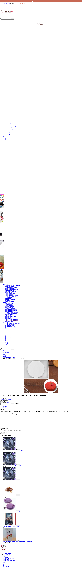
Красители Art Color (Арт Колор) (11, 60)
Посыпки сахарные (9, 48)
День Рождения (8, 138)
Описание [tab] (5, 406)
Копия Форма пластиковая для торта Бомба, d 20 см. (13, 450)
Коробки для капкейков (10, 124)
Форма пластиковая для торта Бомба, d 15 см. (12, 480)
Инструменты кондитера (10, 81)
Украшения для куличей (10, 54)
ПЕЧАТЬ (4, 193)
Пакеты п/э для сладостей (10, 131)
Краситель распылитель (10, 67)
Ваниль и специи (8, 34)
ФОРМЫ (4, 302)
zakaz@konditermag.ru (21, 3)
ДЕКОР (4, 160)
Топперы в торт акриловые (10, 49)
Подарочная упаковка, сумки (11, 135)
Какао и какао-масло (9, 74)
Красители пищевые (6, 57)
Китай (8, 402)
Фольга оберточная (9, 134)
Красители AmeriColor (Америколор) (12, 59)
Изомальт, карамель (9, 35)
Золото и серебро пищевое (10, 56)
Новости (4, 564)
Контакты (4, 563)
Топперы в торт (8, 52)
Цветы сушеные (8, 50)
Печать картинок (6, 76)
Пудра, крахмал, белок (9, 40)
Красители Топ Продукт (10, 61)
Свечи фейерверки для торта (11, 55)
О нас (4, 556)
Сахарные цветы (8, 45)
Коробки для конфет (9, 128)
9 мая (6, 143)
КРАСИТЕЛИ (5, 174)
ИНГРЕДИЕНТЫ (6, 146)
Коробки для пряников (9, 125)
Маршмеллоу (7, 53)
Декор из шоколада (9, 70)
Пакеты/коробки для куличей (11, 132)
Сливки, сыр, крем (9, 42)
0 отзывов (2, 399)
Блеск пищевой (8, 58)
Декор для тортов (6, 43)
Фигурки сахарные (9, 46)
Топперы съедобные (9, 47)
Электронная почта (4, 428)
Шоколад (4, 69)
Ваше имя (2, 427)
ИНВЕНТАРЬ (5, 284)
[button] (1, 14)
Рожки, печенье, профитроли (11, 39)
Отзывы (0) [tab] (5, 407)
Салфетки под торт (9, 123)
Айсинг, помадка (8, 33)
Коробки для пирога (9, 127)
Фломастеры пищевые (9, 62)
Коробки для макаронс (9, 129)
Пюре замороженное (9, 30)
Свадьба (6, 137)
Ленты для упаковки (9, 130)
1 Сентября (7, 141)
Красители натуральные (10, 65)
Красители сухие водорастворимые (12, 63)
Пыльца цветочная (9, 66)
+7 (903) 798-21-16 (6, 3)
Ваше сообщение (3, 432)
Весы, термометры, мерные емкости (12, 80)
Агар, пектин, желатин (9, 31)
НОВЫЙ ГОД (7, 142)
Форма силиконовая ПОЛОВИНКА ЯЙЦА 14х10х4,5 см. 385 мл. (16, 496)
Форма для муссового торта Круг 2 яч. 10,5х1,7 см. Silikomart (15, 511)
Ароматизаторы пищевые (10, 32)
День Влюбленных (8, 139)
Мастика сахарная (8, 37)
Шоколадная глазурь (9, 75)
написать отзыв (8, 399)
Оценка (1, 429)
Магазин (4, 562)
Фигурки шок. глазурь (9, 71)
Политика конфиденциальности (9, 560)
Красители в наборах (9, 68)
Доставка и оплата (6, 557)
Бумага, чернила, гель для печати (12, 78)
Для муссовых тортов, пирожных (11, 312)
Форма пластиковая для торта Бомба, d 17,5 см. (12, 465)
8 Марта (6, 140)
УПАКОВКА (5, 322)
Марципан (7, 38)
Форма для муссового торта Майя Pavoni (11, 526)
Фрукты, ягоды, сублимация (11, 51)
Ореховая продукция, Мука (10, 36)
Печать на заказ (8, 77)
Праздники (5, 136)
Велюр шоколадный (9, 72)
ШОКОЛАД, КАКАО (7, 186)
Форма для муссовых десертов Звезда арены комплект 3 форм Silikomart (17, 541)
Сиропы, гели (7, 41)
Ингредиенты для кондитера (8, 29)
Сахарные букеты (8, 44)
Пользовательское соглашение (8, 558)
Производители (6, 566)
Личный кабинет (6, 352)
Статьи (4, 565)
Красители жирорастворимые (11, 64)
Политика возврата (6, 559)
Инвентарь (5, 79)
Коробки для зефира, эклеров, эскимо (12, 126)
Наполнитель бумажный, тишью (11, 133)
